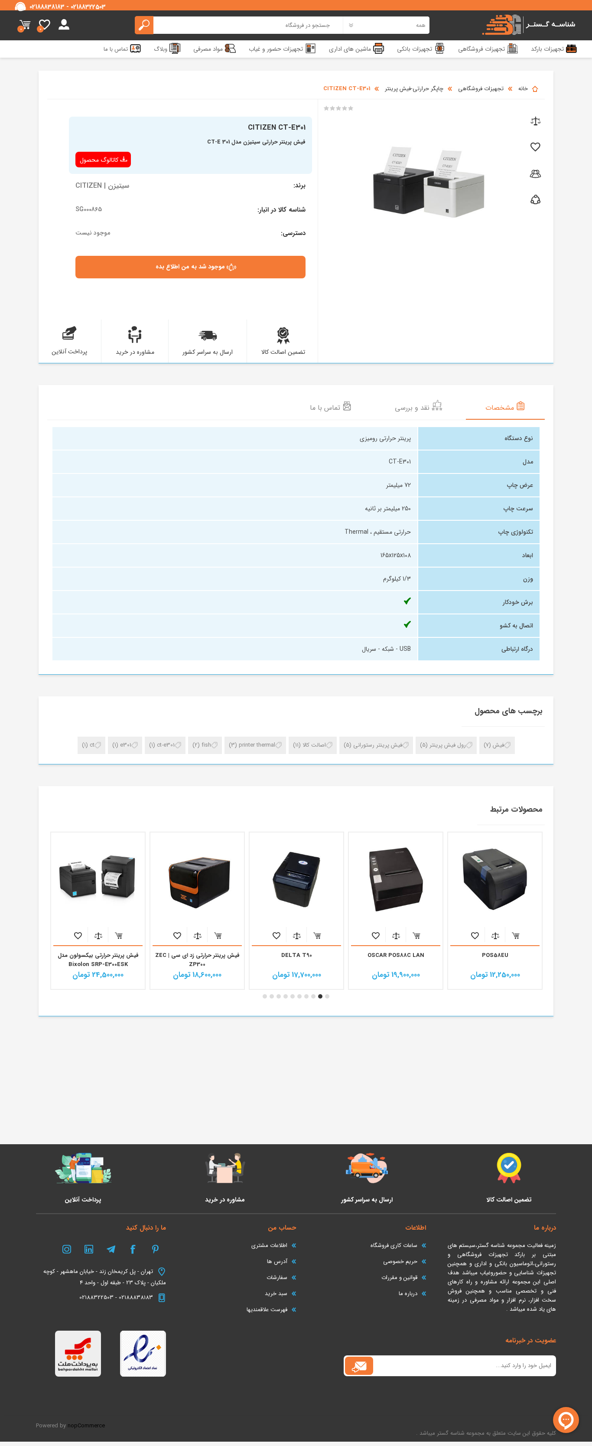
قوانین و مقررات (399, 1277)
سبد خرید (25, 25)
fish (206, 745)
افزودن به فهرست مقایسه (495, 935)
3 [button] (313, 996)
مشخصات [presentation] (500, 407)
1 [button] (327, 996)
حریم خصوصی (400, 1261)
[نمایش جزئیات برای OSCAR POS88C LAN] (495, 879)
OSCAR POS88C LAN (495, 955)
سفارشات (277, 1277)
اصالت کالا (314, 745)
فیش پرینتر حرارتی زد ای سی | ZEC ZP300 (296, 960)
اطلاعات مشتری (269, 1245)
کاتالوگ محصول (99, 160)
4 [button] (306, 996)
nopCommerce (86, 1425)
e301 (125, 745)
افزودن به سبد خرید (515, 935)
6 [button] (292, 996)
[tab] (505, 407)
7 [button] (285, 996)
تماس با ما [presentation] (326, 407)
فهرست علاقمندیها (267, 1309)
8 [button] (278, 996)
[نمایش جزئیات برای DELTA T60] (98, 879)
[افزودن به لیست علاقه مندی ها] (534, 147)
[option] (495, 911)
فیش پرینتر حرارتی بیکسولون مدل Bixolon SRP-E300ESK (197, 960)
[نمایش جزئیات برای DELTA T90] (395, 879)
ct (92, 745)
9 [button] (272, 996)
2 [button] (320, 996)
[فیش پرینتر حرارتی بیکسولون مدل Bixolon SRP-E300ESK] (197, 879)
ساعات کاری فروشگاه (394, 1245)
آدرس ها (277, 1261)
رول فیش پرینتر (447, 745)
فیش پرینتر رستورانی (377, 745)
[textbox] (239, 25)
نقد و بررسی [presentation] (413, 407)
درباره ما (408, 1293)
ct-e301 (166, 745)
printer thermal (257, 745)
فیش (498, 745)
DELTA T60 (98, 955)
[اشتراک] (359, 1366)
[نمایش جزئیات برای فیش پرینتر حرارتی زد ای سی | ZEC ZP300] (296, 879)
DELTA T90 (396, 955)
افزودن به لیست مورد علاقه (475, 935)
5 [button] (299, 996)
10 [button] (265, 996)
